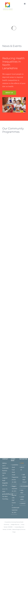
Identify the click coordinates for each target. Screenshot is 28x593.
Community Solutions (20, 188)
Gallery (7, 142)
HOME (22, 463)
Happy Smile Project (20, 349)
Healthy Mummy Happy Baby (20, 297)
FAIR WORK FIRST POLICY (23, 478)
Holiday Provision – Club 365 (7, 138)
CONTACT (22, 503)
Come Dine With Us (20, 238)
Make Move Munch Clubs (7, 236)
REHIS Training (7, 297)
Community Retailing (7, 349)
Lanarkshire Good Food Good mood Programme (14, 471)
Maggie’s (14, 486)
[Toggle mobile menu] (25, 4)
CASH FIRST (21, 491)
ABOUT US (22, 468)
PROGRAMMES (22, 486)
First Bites (20, 401)
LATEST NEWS (22, 498)
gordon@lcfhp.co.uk (7, 494)
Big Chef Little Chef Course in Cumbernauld (14, 501)
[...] (6, 187)
